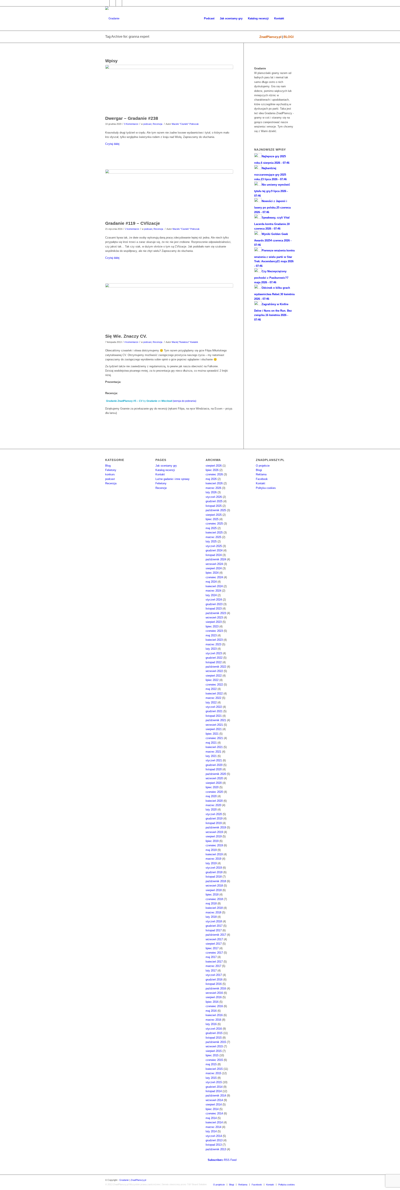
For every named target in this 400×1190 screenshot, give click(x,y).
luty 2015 (211, 1077)
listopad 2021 (214, 715)
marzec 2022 (213, 697)
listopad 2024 (214, 555)
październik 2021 (216, 720)
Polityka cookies (266, 487)
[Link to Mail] (119, 3)
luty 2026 (211, 492)
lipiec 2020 (212, 787)
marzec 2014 (213, 1127)
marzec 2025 (213, 537)
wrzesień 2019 (214, 832)
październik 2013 (216, 1149)
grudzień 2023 (214, 604)
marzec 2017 (213, 966)
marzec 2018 (213, 912)
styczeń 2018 (214, 921)
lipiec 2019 (212, 841)
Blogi (259, 470)
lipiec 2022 (212, 680)
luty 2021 (211, 756)
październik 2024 (216, 559)
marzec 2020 (213, 805)
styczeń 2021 (214, 760)
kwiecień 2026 (214, 483)
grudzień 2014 (214, 1086)
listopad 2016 (214, 983)
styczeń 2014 (214, 1136)
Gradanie (151, 401)
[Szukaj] (291, 18)
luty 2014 (211, 1131)
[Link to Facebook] (106, 3)
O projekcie (263, 465)
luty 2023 (211, 648)
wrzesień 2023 (214, 617)
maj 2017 (211, 957)
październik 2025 (216, 510)
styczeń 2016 (214, 1028)
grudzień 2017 (214, 925)
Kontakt (160, 474)
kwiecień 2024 (214, 586)
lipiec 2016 (212, 1001)
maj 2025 (211, 528)
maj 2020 (211, 796)
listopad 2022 (214, 662)
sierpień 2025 (214, 514)
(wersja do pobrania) (184, 401)
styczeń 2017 (214, 974)
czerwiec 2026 (214, 474)
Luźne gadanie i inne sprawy (172, 479)
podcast (147, 124)
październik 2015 (216, 1042)
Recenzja (157, 124)
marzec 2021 (213, 751)
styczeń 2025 (214, 546)
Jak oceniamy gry (166, 465)
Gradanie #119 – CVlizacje (132, 223)
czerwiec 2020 (214, 791)
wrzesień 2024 (214, 564)
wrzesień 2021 (214, 724)
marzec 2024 (213, 590)
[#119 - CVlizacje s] (169, 193)
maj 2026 (211, 479)
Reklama (261, 474)
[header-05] (169, 307)
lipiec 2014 (212, 1109)
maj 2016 (211, 1010)
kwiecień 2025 (214, 532)
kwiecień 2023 (214, 639)
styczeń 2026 (214, 496)
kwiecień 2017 (214, 961)
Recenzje (161, 487)
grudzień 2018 (214, 872)
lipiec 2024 (212, 572)
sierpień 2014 (214, 1104)
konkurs (110, 474)
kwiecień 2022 (214, 693)
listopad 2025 (214, 505)
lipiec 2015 (212, 1055)
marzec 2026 (213, 487)
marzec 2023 (213, 644)
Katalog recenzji (165, 470)
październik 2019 (216, 827)
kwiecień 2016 (214, 1015)
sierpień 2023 (214, 621)
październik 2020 (216, 773)
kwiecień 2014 (214, 1122)
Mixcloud (166, 401)
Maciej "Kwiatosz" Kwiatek (185, 342)
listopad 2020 (214, 769)
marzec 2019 (213, 858)
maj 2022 (211, 689)
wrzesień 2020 (214, 778)
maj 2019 (211, 850)
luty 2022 (211, 702)
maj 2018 (211, 903)
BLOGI (289, 36)
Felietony (110, 470)
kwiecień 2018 (214, 907)
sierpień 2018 (214, 890)
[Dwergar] (169, 89)
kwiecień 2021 (214, 747)
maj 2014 (211, 1118)
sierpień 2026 (214, 465)
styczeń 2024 (214, 599)
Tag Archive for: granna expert (127, 36)
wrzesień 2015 (214, 1046)
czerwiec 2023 (214, 630)
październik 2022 (216, 666)
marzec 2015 (213, 1073)
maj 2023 (211, 635)
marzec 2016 (213, 1019)
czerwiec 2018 (214, 899)
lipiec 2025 (212, 519)
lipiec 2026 (212, 470)
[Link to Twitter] (113, 3)
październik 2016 (216, 988)
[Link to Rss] (125, 3)
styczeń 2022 (214, 706)
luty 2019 (211, 863)
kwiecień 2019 (214, 854)
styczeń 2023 (214, 653)
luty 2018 (211, 916)
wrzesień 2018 (214, 885)
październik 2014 (216, 1095)
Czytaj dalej (112, 143)
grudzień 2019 (214, 818)
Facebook (262, 479)
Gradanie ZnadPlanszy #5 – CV (124, 401)
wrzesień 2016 (214, 992)
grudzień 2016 (214, 979)
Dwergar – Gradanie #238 (131, 118)
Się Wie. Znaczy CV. (126, 336)
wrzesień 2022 (214, 671)
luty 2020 (211, 809)
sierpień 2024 (214, 568)
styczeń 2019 (214, 867)
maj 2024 (211, 581)
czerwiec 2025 (214, 523)
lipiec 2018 (212, 894)
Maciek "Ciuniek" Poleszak (185, 124)
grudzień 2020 (214, 765)
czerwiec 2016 (214, 1006)
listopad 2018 (214, 876)
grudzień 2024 (214, 550)
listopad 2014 (214, 1091)
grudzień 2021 (214, 711)
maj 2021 (211, 742)
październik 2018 (216, 881)
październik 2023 (216, 613)
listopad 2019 (214, 823)
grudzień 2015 (214, 1033)
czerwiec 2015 (214, 1059)
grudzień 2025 (214, 501)
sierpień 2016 (214, 997)
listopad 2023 (214, 608)
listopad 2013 (214, 1144)
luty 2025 (211, 541)
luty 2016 (211, 1024)
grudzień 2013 (214, 1140)
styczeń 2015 (214, 1082)
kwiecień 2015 (214, 1068)
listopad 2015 (214, 1037)
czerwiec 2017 (214, 952)
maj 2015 (211, 1064)
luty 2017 (211, 970)
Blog (108, 465)
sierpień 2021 (214, 729)
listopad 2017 (214, 930)
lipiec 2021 (212, 733)
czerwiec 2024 (214, 577)
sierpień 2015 (214, 1051)
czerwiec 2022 (214, 684)
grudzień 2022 (214, 657)
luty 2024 (211, 595)
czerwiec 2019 (214, 845)
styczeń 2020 (214, 814)
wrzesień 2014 (214, 1100)
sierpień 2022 (214, 675)
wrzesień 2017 (214, 939)
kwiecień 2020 (214, 800)
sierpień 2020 (214, 782)
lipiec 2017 (212, 948)
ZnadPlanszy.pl (270, 36)
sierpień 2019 (214, 836)
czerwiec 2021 (214, 738)
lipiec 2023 (212, 626)
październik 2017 (216, 934)
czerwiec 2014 (214, 1113)
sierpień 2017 (214, 943)
